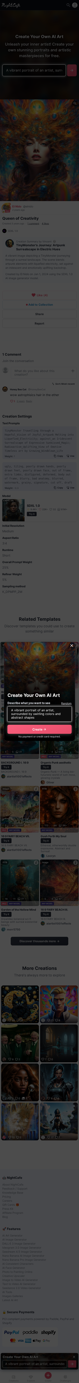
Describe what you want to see (28, 703)
